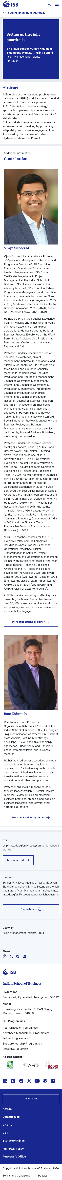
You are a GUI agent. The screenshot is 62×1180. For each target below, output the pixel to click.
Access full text (15, 860)
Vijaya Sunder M (21, 48)
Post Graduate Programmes (20, 1027)
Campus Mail (11, 1116)
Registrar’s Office (14, 1156)
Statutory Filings (14, 1140)
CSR (5, 1132)
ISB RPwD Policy (13, 1148)
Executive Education (15, 1048)
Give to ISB (31, 1098)
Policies (42, 1175)
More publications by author (28, 621)
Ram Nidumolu (42, 48)
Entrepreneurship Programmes (22, 1043)
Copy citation (28, 909)
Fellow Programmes (15, 1038)
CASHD (7, 1124)
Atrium (7, 1109)
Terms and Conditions (16, 1175)
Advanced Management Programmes (26, 1033)
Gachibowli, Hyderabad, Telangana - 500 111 (31, 997)
